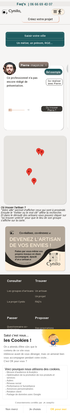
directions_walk (60, 11)
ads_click (46, 65)
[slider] (10, 110)
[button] (34, 181)
